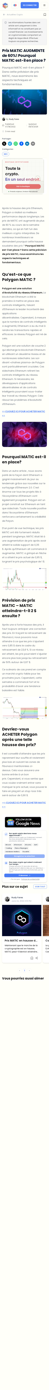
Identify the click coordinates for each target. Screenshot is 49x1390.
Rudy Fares (17, 897)
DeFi (35, 845)
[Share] (36, 958)
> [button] (29, 970)
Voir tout (40, 886)
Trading (8, 848)
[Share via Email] (33, 144)
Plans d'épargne (21, 848)
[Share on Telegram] (10, 144)
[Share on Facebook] (21, 144)
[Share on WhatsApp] (16, 144)
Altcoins (28, 845)
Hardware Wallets (12, 852)
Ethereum (18, 845)
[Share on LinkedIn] (27, 144)
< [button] (19, 970)
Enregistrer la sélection (24, 856)
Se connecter (30, 5)
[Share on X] (4, 144)
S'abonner (23, 875)
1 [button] (24, 970)
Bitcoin (8, 845)
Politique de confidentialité (30, 879)
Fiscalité (25, 852)
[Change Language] (15, 5)
